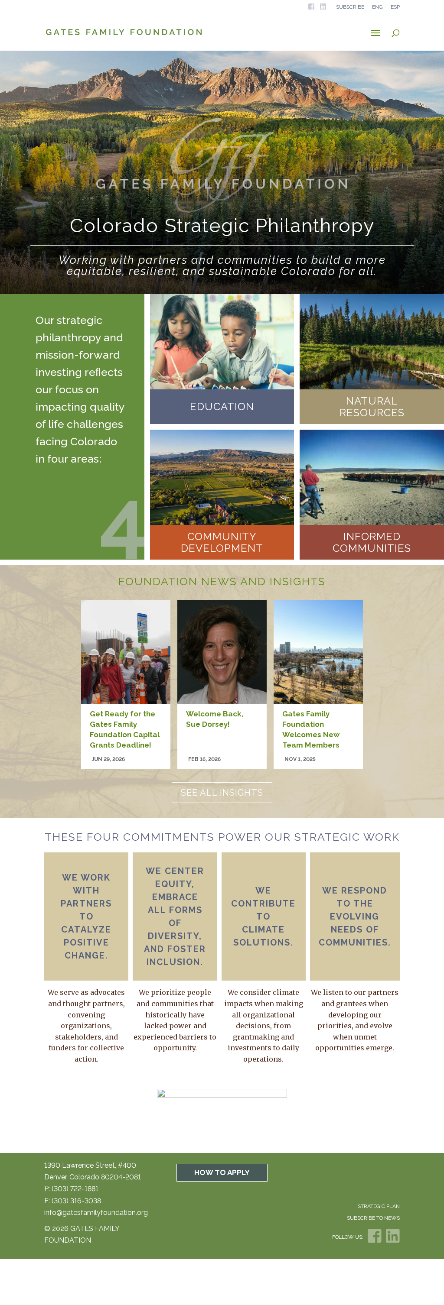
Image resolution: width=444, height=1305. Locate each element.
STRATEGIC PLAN (379, 1206)
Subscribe (350, 7)
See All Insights (222, 792)
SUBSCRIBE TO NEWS (373, 1218)
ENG (377, 7)
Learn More (222, 420)
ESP (395, 7)
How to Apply (222, 1172)
